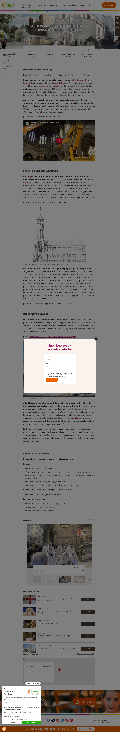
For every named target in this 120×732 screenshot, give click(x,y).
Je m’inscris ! (52, 380)
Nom (48, 356)
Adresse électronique (52, 364)
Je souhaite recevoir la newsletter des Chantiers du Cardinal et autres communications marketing (60, 375)
